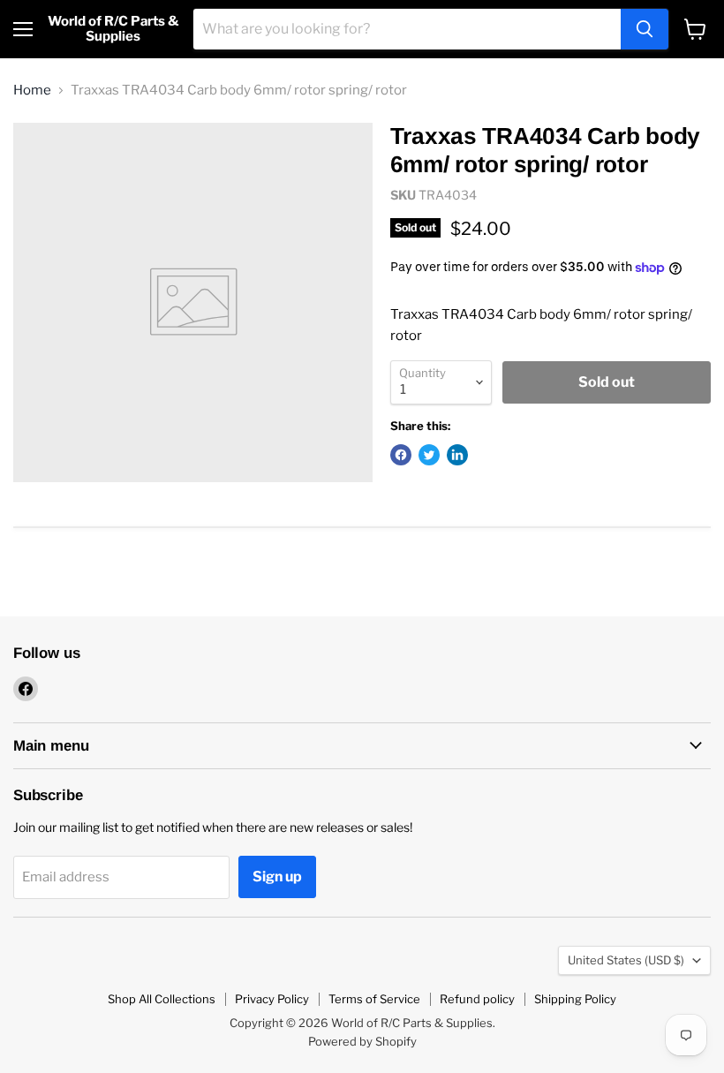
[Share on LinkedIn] (457, 454)
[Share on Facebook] (400, 454)
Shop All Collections (161, 999)
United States (626, 960)
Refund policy (477, 999)
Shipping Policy (575, 999)
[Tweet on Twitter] (429, 454)
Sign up (277, 876)
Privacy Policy (272, 999)
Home (32, 90)
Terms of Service (374, 999)
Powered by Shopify (362, 1041)
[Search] (644, 29)
